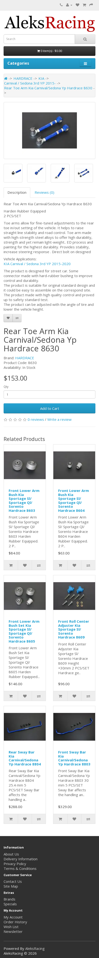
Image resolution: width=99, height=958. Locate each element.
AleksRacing (35, 948)
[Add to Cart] (11, 565)
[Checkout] (91, 4)
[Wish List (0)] (77, 4)
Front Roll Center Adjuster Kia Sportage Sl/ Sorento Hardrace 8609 (73, 629)
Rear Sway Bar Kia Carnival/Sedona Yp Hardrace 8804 (25, 758)
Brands (9, 899)
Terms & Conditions (20, 868)
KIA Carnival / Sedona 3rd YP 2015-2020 (37, 263)
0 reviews (36, 419)
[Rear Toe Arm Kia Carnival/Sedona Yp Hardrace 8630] (49, 130)
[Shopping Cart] (84, 4)
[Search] (85, 39)
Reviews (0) (44, 192)
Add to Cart (49, 408)
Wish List (11, 926)
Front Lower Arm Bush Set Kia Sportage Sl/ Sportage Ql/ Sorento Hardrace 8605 (24, 631)
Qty (6, 387)
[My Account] (69, 4)
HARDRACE (22, 78)
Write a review (59, 419)
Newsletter (13, 931)
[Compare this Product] (17, 318)
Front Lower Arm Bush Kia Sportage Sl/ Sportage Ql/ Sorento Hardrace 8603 (24, 500)
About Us (11, 854)
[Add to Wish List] (8, 318)
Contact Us (13, 881)
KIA (41, 78)
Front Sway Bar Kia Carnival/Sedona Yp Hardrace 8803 (74, 758)
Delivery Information (20, 858)
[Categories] (85, 63)
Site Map (11, 886)
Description (16, 192)
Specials (10, 903)
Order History (15, 921)
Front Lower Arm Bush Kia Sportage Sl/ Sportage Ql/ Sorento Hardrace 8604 (73, 500)
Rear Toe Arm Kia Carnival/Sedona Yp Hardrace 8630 (48, 88)
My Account (13, 917)
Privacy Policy (15, 863)
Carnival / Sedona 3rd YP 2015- (30, 83)
